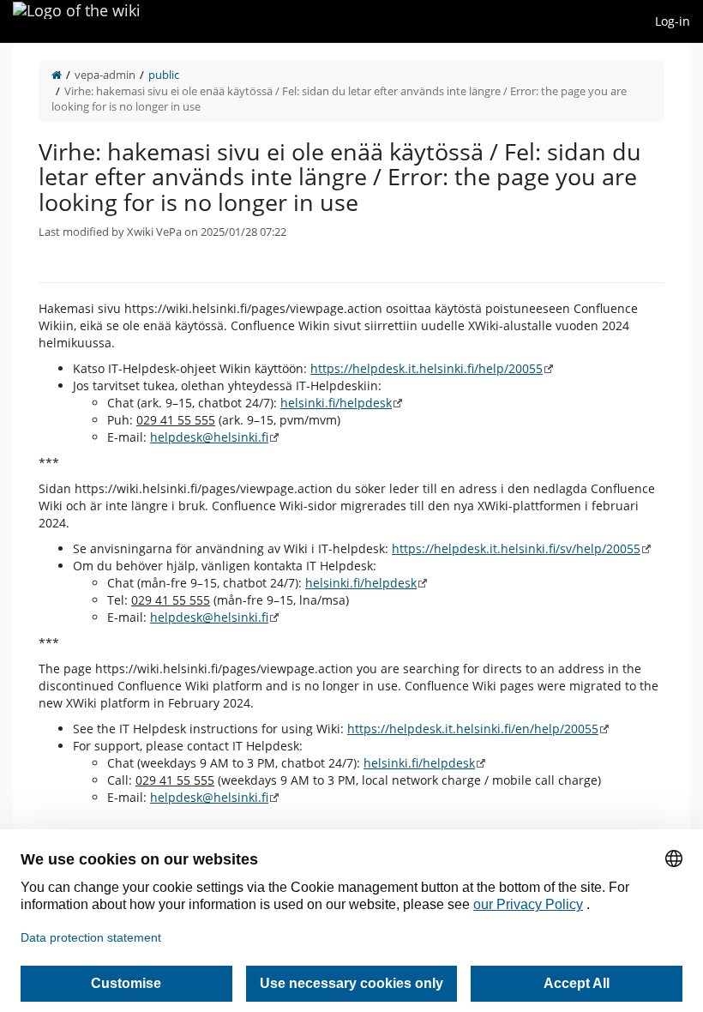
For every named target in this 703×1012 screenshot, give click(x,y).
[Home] (56, 74)
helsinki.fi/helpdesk (336, 403)
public (163, 74)
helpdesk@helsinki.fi (209, 437)
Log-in (672, 21)
